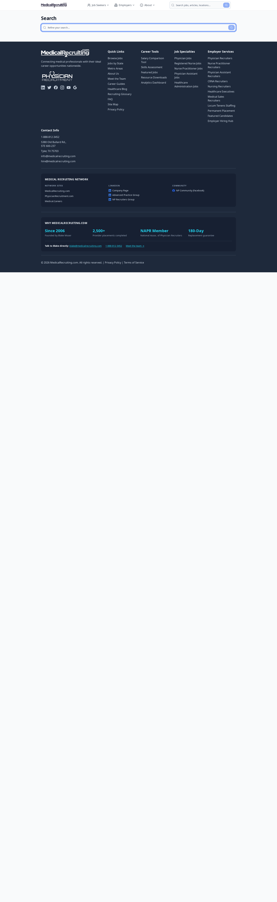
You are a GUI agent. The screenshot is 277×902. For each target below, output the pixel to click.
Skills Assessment (151, 67)
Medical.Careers (53, 201)
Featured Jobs (149, 72)
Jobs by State (115, 63)
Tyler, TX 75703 (50, 151)
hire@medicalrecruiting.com (58, 161)
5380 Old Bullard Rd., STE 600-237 (53, 144)
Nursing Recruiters (219, 86)
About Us (113, 73)
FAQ (110, 99)
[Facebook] (56, 87)
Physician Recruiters (220, 58)
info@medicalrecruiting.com (58, 156)
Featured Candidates (220, 116)
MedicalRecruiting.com (57, 190)
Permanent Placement (221, 110)
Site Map (113, 104)
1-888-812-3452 (50, 137)
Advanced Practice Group (125, 194)
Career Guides (116, 84)
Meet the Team (117, 78)
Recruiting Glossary (119, 94)
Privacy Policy (116, 109)
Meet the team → (135, 245)
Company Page (120, 190)
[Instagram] (62, 87)
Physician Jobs (183, 58)
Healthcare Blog (117, 89)
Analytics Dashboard (153, 82)
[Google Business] (75, 87)
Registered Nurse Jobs (187, 63)
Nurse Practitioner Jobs (188, 68)
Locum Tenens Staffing (221, 105)
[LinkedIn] (43, 87)
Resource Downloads (154, 77)
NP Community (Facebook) (190, 190)
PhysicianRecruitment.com (59, 196)
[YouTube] (69, 87)
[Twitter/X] (49, 87)
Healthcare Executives (221, 91)
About (148, 5)
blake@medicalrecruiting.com (85, 245)
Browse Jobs (115, 58)
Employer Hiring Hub (220, 121)
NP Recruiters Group (123, 199)
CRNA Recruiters (218, 81)
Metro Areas (115, 68)
